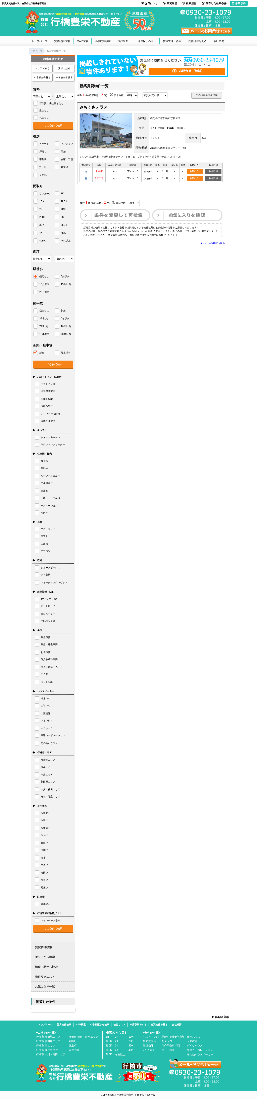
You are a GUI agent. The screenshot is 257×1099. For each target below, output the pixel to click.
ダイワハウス (195, 1045)
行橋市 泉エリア (45, 1045)
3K (116, 1045)
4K (116, 1050)
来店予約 (240, 3)
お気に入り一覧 (45, 986)
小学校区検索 (103, 41)
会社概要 (219, 41)
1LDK (109, 1041)
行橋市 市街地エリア (48, 1036)
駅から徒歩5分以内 (173, 1036)
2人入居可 (149, 1050)
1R (107, 1036)
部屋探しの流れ (147, 41)
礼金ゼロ (167, 1041)
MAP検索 (82, 41)
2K (116, 1041)
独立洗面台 (149, 1041)
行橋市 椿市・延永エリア (83, 1036)
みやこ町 (74, 1050)
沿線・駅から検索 (46, 966)
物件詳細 (213, 171)
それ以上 (120, 1054)
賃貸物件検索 (62, 41)
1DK (131, 1036)
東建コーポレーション (200, 1050)
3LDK (109, 1050)
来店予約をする (138, 1024)
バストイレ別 (151, 1036)
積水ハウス (193, 1036)
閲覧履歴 (172, 3)
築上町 (72, 1045)
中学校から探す (64, 77)
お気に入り (195, 171)
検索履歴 (191, 3)
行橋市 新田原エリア (48, 1041)
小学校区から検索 (99, 1024)
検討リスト (124, 41)
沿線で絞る (64, 68)
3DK (131, 1045)
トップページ (39, 41)
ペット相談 (168, 1050)
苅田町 (72, 1041)
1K (116, 1036)
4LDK (109, 1054)
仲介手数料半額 (171, 1045)
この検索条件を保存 (206, 95)
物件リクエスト (45, 976)
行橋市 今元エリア (47, 1050)
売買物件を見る (197, 41)
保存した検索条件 (216, 3)
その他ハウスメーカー (200, 1054)
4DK (131, 1050)
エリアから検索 (45, 957)
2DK (131, 1041)
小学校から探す (42, 77)
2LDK (109, 1045)
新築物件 (148, 1045)
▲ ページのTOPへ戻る (212, 243)
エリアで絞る (42, 68)
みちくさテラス (94, 107)
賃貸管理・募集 (172, 41)
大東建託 (192, 1041)
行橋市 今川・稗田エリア (51, 1054)
